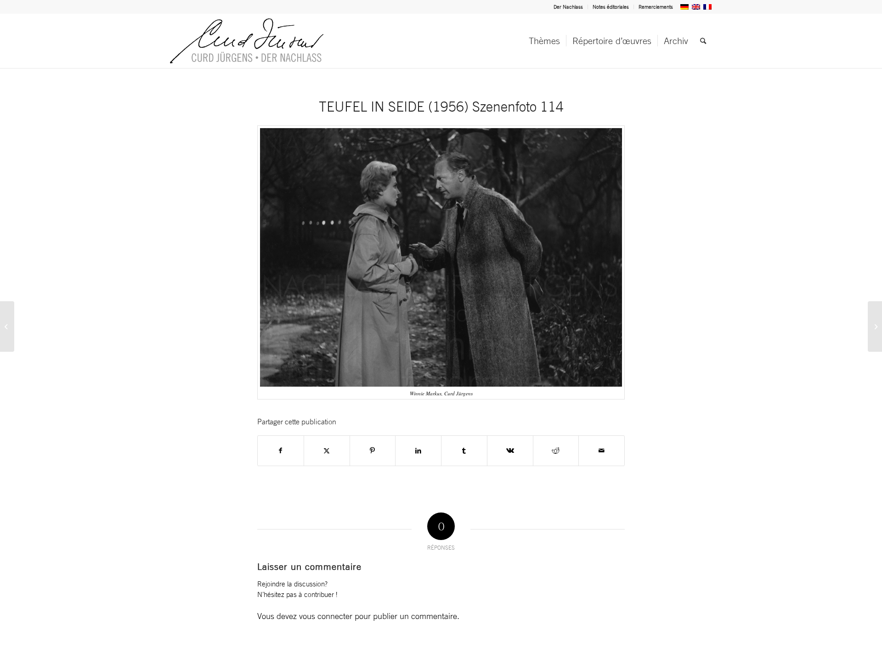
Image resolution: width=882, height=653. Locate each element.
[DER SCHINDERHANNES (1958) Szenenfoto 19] (875, 326)
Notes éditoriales (611, 7)
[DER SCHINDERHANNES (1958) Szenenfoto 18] (7, 326)
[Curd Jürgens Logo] (246, 41)
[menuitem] (568, 7)
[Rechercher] (703, 41)
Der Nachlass (568, 7)
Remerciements (656, 7)
